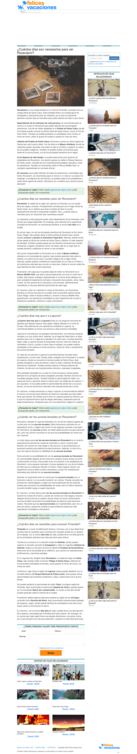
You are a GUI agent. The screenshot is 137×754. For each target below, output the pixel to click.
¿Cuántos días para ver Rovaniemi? (102, 153)
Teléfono (58, 631)
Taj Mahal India (57, 681)
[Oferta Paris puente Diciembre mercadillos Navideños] (33, 719)
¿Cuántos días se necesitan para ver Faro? (102, 574)
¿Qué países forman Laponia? (100, 205)
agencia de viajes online (61, 189)
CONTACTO (51, 747)
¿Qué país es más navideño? (100, 416)
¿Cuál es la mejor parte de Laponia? (102, 496)
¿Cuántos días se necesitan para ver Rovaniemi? (102, 178)
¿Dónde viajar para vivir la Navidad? (102, 312)
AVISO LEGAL (40, 747)
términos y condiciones (55, 648)
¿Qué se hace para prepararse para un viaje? (103, 285)
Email (24, 631)
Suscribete (114, 58)
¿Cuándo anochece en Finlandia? (102, 364)
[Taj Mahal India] (68, 673)
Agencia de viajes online (25, 747)
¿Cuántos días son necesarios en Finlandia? (101, 390)
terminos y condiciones (105, 61)
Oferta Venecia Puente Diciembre (27, 706)
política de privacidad (95, 64)
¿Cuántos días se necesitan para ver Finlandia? (102, 126)
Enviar (51, 652)
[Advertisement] (68, 29)
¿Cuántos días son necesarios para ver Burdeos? (103, 258)
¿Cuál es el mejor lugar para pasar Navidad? (102, 338)
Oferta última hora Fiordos (60, 706)
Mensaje (23, 636)
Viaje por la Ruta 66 (58, 732)
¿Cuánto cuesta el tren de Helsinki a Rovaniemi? (102, 99)
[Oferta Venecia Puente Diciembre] (33, 694)
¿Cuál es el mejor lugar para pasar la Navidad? (103, 601)
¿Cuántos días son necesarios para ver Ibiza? (103, 231)
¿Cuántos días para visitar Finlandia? (103, 548)
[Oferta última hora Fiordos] (68, 694)
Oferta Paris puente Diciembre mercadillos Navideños (30, 733)
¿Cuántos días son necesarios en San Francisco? (103, 522)
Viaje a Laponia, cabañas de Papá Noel (29, 681)
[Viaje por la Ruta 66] (68, 724)
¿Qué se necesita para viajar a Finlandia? (100, 470)
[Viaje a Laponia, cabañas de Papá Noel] (33, 670)
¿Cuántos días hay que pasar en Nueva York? (104, 442)
